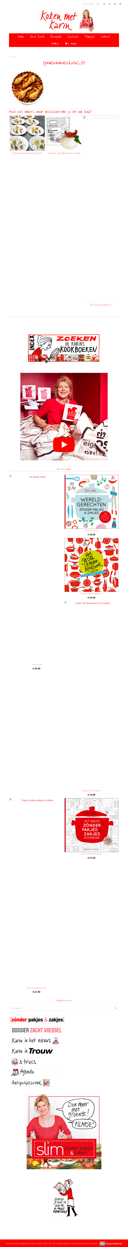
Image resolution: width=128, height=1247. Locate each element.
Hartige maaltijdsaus (100, 304)
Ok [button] (102, 1243)
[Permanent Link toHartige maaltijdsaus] (100, 117)
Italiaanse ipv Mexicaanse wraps (64, 153)
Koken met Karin (64, 20)
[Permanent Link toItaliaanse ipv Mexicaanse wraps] (64, 149)
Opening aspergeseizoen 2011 (27, 153)
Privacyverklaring (113, 1243)
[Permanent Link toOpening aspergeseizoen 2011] (27, 149)
